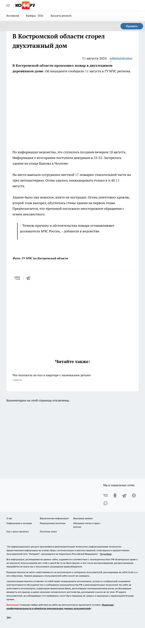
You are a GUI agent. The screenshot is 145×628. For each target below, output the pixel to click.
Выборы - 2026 (34, 15)
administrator (121, 58)
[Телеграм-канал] (124, 495)
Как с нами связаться (17, 531)
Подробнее (106, 553)
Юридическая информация (54, 518)
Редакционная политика (52, 523)
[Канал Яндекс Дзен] (134, 495)
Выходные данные (83, 518)
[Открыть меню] (7, 5)
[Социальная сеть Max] (105, 503)
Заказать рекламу (61, 15)
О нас (9, 518)
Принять (132, 26)
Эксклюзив (12, 15)
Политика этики (48, 531)
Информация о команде (19, 523)
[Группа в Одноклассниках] (115, 495)
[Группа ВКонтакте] (105, 495)
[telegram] (29, 278)
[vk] (17, 278)
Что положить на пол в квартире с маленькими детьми (51, 377)
